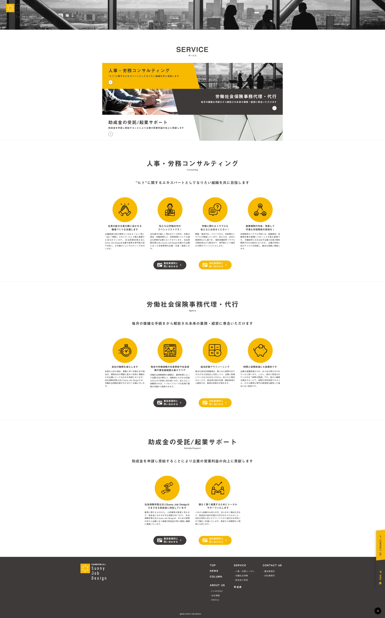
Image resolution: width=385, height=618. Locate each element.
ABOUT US (217, 585)
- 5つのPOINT (216, 591)
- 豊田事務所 (269, 571)
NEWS (214, 571)
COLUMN (216, 576)
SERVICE (240, 565)
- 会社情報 (215, 595)
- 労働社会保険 (241, 576)
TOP (213, 565)
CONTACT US (272, 565)
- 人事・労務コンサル (244, 571)
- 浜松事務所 (269, 576)
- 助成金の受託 (241, 580)
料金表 (238, 587)
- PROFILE (214, 600)
